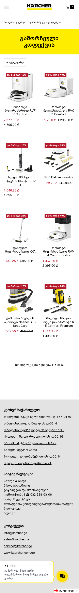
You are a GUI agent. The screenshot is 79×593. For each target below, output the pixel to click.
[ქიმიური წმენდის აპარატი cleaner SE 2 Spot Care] (20, 298)
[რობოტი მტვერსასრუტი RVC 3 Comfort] (59, 87)
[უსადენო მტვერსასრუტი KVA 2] (20, 228)
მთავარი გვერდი (15, 22)
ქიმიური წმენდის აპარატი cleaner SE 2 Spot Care (20, 322)
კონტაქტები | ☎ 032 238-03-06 (28, 494)
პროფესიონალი (17, 485)
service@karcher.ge (18, 546)
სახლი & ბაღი (15, 481)
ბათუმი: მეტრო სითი (20, 450)
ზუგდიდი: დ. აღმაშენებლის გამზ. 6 (32, 456)
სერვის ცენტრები (18, 499)
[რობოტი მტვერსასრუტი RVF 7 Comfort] (20, 87)
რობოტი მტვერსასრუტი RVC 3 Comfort (58, 110)
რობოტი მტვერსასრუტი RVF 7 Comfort (20, 110)
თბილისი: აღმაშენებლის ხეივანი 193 (34, 430)
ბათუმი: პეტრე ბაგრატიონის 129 (30, 443)
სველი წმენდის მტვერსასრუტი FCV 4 (20, 181)
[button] (66, 591)
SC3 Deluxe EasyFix (58, 177)
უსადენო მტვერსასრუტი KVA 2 (20, 251)
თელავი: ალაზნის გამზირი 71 (27, 463)
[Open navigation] (6, 7)
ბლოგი (9, 513)
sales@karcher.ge (16, 539)
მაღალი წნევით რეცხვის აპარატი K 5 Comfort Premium (58, 322)
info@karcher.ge (15, 533)
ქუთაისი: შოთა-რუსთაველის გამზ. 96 (34, 436)
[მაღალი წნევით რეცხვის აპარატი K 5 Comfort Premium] (59, 298)
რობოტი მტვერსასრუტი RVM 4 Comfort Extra (58, 251)
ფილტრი (16, 62)
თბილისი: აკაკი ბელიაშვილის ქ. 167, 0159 (37, 417)
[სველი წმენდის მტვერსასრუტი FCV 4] (20, 157)
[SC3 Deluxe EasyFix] (59, 157)
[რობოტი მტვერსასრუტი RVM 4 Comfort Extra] (59, 228)
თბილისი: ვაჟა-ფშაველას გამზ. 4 (30, 423)
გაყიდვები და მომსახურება (26, 490)
